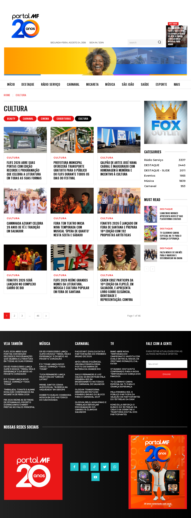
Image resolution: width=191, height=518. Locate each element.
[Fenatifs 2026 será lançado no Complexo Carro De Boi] (25, 257)
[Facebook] (74, 467)
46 (38, 315)
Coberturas (64, 118)
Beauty (11, 118)
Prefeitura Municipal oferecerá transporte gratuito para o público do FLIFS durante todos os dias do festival (71, 170)
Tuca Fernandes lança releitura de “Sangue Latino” (52, 377)
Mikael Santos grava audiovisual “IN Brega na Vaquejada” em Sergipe (53, 387)
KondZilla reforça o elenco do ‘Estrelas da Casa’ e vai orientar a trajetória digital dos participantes (123, 410)
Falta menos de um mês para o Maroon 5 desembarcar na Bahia (171, 255)
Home (7, 95)
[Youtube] (95, 477)
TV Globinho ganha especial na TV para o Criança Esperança (170, 235)
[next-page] (46, 316)
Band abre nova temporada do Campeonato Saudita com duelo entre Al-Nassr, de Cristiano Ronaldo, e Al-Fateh (125, 357)
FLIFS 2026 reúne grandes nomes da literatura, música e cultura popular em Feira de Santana (71, 286)
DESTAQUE (173, 23)
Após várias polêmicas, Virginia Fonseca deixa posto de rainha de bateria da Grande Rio (88, 365)
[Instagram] (84, 467)
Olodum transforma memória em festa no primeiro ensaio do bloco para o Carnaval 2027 (90, 393)
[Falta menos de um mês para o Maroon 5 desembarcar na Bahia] (150, 253)
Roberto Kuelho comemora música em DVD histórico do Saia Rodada (55, 397)
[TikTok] (94, 467)
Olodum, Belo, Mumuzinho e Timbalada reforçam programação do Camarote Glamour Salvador (90, 407)
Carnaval (28, 118)
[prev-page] (146, 269)
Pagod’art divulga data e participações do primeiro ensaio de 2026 (90, 354)
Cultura (83, 118)
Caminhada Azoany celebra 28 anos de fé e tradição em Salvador (25, 227)
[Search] (159, 42)
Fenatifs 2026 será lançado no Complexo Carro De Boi (21, 284)
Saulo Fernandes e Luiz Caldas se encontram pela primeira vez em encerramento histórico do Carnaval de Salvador (90, 379)
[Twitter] (105, 467)
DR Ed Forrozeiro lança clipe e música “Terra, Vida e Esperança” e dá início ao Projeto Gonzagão (19, 370)
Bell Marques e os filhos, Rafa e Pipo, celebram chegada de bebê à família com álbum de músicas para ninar (176, 36)
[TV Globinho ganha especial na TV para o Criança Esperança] (150, 233)
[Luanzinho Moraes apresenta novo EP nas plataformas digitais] (150, 214)
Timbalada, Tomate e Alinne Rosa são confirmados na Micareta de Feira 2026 (19, 392)
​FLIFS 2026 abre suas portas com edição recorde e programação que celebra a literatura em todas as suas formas (24, 170)
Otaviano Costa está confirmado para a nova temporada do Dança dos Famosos (125, 373)
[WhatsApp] (115, 467)
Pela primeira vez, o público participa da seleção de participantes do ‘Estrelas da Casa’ (125, 396)
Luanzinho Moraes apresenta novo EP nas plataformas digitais (171, 215)
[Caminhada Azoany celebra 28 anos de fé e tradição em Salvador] (25, 201)
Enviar (167, 374)
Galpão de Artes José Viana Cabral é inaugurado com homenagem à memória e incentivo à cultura (118, 168)
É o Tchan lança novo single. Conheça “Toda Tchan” (16, 381)
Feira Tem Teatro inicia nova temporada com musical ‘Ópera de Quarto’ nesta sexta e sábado (71, 229)
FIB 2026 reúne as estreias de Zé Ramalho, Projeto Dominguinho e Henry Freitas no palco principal (19, 403)
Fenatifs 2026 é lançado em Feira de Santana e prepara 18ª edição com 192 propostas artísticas (118, 229)
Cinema (45, 118)
